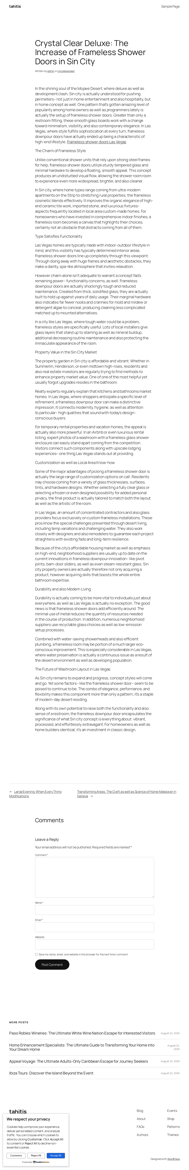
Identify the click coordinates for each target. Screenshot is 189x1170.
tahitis (15, 6)
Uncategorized (65, 71)
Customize (16, 1155)
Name (39, 902)
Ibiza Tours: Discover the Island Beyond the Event (51, 1073)
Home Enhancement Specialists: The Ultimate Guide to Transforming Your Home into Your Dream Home (81, 1047)
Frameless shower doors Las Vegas (96, 141)
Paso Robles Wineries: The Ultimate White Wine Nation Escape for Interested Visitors (82, 1033)
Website (39, 937)
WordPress (173, 1159)
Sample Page (170, 6)
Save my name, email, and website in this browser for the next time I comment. (83, 954)
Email (39, 920)
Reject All (36, 1155)
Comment (41, 855)
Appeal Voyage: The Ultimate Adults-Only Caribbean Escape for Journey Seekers (78, 1061)
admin (50, 71)
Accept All (55, 1155)
